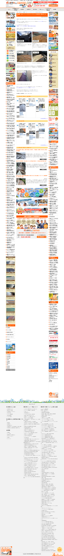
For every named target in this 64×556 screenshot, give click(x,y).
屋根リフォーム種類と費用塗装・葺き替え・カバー (54, 188)
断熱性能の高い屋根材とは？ (9, 242)
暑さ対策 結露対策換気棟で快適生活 (10, 170)
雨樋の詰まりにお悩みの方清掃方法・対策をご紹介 (54, 313)
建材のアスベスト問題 (10, 187)
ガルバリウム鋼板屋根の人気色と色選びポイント (48, 437)
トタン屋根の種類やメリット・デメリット (53, 197)
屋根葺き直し (55, 74)
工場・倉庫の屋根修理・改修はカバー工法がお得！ (54, 309)
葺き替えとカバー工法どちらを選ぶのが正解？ (53, 183)
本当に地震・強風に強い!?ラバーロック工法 (48, 534)
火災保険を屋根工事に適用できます (29, 431)
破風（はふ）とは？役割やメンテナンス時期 (11, 254)
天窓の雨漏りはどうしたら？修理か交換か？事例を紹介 (49, 456)
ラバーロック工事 (40, 21)
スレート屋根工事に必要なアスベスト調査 (47, 490)
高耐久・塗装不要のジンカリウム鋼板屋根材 (11, 223)
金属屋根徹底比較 (44, 520)
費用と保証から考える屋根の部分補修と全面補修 (31, 451)
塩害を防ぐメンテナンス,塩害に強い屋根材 (11, 200)
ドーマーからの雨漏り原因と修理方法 (10, 237)
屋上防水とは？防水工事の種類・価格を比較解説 (11, 126)
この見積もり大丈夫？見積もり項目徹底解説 (53, 269)
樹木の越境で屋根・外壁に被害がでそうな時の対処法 (54, 287)
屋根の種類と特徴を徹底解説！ (10, 86)
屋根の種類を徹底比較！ (52, 185)
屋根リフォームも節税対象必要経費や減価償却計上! (54, 329)
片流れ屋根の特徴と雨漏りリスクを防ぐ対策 (11, 161)
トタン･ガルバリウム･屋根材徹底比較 (10, 213)
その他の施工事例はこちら (44, 118)
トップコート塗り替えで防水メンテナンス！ (11, 252)
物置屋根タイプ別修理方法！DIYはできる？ (53, 304)
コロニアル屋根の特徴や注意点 (52, 194)
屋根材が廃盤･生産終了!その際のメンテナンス (10, 205)
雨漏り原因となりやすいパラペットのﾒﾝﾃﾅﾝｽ (11, 121)
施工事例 (22, 9)
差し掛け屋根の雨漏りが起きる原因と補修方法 (11, 165)
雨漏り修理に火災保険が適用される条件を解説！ (53, 250)
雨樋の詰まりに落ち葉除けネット (29, 470)
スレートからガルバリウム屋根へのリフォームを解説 (54, 146)
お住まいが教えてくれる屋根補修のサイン (53, 181)
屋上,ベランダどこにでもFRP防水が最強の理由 (11, 123)
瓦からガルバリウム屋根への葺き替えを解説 (53, 148)
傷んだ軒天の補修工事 (45, 504)
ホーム (9, 9)
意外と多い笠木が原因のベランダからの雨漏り (11, 109)
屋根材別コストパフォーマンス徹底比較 (11, 195)
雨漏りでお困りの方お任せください (29, 415)
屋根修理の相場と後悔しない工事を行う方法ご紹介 (31, 443)
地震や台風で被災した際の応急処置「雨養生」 (11, 150)
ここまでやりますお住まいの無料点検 (48, 9)
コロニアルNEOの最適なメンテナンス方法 (53, 210)
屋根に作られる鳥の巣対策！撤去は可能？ (30, 471)
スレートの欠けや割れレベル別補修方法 (53, 192)
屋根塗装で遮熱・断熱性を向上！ (46, 481)
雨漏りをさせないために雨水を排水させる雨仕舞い (49, 538)
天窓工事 (54, 85)
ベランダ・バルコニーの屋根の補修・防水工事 (30, 432)
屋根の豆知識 (9, 193)
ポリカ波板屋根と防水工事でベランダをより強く (54, 311)
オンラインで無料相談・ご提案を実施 (29, 410)
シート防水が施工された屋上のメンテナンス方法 (11, 118)
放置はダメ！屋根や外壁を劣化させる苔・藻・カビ (49, 530)
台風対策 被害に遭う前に (27, 428)
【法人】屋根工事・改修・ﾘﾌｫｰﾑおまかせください (54, 326)
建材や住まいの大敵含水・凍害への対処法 (10, 172)
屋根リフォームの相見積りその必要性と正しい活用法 (54, 262)
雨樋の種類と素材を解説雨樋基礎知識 (11, 247)
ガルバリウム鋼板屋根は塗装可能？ (53, 151)
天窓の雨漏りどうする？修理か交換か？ (11, 240)
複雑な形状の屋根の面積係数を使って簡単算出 (11, 156)
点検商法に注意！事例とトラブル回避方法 (30, 421)
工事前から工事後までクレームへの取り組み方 (53, 267)
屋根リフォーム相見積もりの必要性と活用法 (30, 446)
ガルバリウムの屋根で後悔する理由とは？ (10, 216)
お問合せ (8, 339)
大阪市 (8, 359)
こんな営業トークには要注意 (53, 276)
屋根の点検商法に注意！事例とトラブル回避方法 (53, 280)
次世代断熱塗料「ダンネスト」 (52, 243)
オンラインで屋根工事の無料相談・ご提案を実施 (53, 260)
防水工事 (54, 70)
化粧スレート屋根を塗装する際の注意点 (53, 203)
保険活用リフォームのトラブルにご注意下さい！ (48, 526)
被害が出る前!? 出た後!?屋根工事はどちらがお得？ (54, 271)
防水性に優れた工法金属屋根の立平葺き (10, 147)
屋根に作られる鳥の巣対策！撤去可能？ (53, 318)
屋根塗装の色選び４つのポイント (52, 241)
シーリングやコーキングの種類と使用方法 (11, 145)
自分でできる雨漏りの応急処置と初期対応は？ (53, 248)
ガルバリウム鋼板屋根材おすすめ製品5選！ (53, 157)
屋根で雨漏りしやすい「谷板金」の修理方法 (10, 179)
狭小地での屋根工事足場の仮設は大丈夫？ (53, 212)
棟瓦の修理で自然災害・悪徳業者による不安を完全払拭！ (49, 467)
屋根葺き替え (55, 55)
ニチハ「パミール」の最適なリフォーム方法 (48, 420)
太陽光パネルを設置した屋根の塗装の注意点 (53, 201)
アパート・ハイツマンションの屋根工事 (53, 322)
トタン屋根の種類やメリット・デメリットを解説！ (49, 447)
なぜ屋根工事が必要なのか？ (53, 170)
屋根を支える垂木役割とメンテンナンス (10, 228)
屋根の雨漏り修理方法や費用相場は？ (11, 230)
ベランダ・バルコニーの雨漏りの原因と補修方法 (11, 128)
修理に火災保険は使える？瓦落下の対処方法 (54, 227)
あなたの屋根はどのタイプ (45, 411)
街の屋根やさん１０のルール (11, 411)
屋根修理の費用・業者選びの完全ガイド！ (11, 90)
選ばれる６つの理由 (10, 410)
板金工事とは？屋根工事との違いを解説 (11, 97)
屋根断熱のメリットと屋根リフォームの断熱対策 (11, 245)
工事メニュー (41, 9)
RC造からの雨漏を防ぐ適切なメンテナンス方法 (48, 495)
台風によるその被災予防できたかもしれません (54, 223)
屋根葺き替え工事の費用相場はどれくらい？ (53, 176)
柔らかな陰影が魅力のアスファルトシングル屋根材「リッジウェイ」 (26, 87)
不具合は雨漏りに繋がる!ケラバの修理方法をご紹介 (49, 462)
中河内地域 (8, 354)
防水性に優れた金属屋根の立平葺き (46, 524)
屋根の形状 (8, 158)
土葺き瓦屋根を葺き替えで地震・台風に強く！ (11, 135)
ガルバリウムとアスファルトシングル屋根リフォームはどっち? (11, 210)
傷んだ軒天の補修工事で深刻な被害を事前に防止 (11, 111)
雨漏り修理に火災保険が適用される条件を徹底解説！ (49, 550)
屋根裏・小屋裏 (9, 167)
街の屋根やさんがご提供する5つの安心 (16, 9)
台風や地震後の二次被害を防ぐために (53, 230)
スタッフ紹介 (9, 433)
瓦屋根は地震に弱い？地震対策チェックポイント (54, 234)
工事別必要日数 (52, 216)
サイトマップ (9, 341)
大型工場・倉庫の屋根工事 (28, 435)
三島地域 (8, 361)
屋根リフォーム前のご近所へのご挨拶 (53, 265)
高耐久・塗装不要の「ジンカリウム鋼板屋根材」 (48, 494)
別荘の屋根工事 (52, 324)
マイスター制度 (9, 416)
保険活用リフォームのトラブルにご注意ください (54, 289)
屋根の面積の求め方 (10, 154)
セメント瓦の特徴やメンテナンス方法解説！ (11, 130)
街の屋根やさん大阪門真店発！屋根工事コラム (13, 427)
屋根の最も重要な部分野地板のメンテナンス (10, 191)
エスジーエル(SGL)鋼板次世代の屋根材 (10, 218)
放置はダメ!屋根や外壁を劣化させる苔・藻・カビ (11, 202)
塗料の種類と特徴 (53, 337)
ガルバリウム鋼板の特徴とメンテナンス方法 (11, 220)
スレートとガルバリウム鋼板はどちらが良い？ (53, 144)
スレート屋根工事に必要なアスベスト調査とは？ (11, 250)
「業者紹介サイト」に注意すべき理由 (53, 291)
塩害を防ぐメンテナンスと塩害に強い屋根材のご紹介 (49, 529)
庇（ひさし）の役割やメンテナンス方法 (11, 235)
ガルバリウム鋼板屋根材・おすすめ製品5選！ (48, 428)
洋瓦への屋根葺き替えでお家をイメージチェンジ (11, 207)
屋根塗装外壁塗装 (54, 82)
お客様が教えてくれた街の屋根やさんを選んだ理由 (14, 426)
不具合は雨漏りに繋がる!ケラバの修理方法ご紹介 (11, 106)
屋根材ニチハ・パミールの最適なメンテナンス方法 (54, 206)
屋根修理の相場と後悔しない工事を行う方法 (53, 174)
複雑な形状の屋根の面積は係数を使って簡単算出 (48, 476)
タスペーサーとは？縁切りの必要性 (10, 113)
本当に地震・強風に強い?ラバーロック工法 (11, 152)
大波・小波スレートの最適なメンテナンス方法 (11, 140)
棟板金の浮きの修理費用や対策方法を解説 (11, 100)
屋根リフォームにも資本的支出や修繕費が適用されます (32, 450)
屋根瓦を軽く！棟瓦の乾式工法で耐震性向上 (53, 232)
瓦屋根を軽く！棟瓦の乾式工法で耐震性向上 (48, 485)
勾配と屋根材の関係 (10, 174)
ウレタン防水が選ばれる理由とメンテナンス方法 (11, 116)
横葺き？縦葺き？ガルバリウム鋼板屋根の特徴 (54, 160)
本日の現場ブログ (9, 425)
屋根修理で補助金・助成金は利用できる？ (53, 255)
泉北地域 (8, 366)
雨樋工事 (54, 66)
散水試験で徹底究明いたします (28, 427)
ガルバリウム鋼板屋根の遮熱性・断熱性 (53, 153)
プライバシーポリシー (10, 436)
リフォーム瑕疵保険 (10, 414)
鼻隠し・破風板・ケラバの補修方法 (11, 104)
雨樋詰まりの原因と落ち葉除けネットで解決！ (54, 316)
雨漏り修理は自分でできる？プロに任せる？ (11, 95)
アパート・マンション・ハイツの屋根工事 (30, 436)
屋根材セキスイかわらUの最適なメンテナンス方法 (54, 208)
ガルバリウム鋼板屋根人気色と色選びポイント (53, 155)
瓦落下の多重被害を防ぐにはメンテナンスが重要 (53, 225)
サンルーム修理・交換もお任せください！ (53, 307)
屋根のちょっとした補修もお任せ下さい (29, 416)
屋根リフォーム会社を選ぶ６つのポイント (54, 219)
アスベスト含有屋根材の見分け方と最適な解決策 (11, 185)
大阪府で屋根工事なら (10, 334)
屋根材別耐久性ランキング (10, 197)
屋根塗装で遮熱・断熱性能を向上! (53, 245)
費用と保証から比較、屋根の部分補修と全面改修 (54, 179)
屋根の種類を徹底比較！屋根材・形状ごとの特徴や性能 (49, 441)
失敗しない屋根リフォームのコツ (53, 172)
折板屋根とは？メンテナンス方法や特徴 (53, 199)
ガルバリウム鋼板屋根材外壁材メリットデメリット (54, 162)
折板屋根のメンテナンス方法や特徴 (46, 448)
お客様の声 (28, 9)
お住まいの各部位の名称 (45, 468)
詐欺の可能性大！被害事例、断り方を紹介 (53, 274)
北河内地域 (8, 356)
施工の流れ (35, 9)
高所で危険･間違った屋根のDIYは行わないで (48, 496)
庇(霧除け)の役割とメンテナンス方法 (10, 143)
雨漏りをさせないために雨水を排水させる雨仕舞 (11, 176)
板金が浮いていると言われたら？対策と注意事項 (54, 282)
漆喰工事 (54, 62)
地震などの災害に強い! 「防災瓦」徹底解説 (53, 236)
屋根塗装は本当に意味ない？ (10, 92)
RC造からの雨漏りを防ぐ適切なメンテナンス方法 (11, 233)
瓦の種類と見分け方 (10, 180)
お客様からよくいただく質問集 (46, 417)
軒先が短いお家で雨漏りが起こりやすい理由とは (11, 183)
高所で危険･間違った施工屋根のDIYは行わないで (11, 225)
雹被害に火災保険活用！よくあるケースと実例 (53, 252)
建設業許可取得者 (10, 332)
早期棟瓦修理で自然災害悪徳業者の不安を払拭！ (11, 138)
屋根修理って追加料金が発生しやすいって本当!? (53, 285)
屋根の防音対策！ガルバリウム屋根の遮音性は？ (54, 164)
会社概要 (54, 9)
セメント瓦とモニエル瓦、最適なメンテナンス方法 (49, 451)
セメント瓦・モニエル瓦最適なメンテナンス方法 (11, 133)
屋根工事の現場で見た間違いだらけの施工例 (53, 239)
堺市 (7, 364)
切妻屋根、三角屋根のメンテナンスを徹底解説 (11, 163)
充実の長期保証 (9, 415)
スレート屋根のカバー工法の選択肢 (54, 190)
